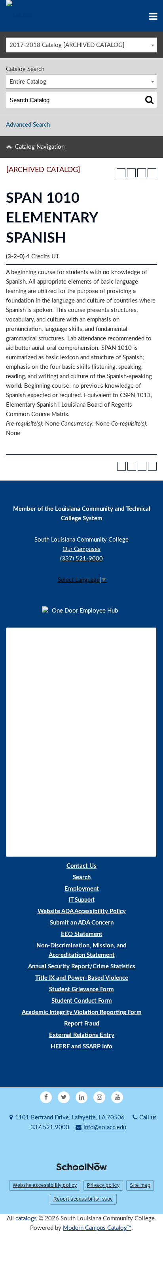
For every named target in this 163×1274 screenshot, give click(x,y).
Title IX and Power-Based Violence (81, 978)
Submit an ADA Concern (82, 923)
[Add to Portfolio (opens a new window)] (121, 172)
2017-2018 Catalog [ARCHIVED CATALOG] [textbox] (67, 45)
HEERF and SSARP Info (81, 1047)
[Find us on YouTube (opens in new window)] (117, 1097)
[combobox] (81, 44)
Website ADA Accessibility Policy (82, 911)
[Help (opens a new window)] (152, 172)
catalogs (26, 1219)
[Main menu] (153, 16)
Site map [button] (140, 1185)
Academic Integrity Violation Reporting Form (82, 1012)
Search (82, 877)
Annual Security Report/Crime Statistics (81, 967)
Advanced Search (28, 125)
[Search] (149, 100)
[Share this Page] (131, 172)
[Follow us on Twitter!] (64, 1097)
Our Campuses (81, 549)
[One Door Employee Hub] (81, 611)
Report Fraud (81, 1024)
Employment (81, 889)
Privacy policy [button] (103, 1185)
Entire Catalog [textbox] (27, 82)
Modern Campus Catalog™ (97, 1228)
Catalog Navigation (39, 147)
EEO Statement (81, 934)
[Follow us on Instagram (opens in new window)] (99, 1097)
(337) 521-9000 (81, 559)
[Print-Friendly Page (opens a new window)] (141, 172)
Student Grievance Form (81, 989)
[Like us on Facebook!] (46, 1097)
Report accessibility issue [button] (83, 1199)
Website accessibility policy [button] (45, 1185)
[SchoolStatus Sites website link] (81, 1167)
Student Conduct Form (81, 1001)
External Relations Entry (81, 1035)
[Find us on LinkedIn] (81, 1097)
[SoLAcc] (19, 16)
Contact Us (81, 866)
